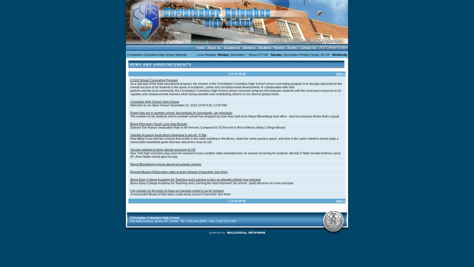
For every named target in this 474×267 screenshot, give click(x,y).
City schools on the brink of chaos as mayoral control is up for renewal (177, 191)
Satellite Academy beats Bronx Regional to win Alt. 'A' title (168, 135)
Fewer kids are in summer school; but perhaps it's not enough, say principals (181, 113)
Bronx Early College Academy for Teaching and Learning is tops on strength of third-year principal (195, 179)
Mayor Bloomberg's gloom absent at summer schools (165, 164)
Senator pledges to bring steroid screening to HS (163, 150)
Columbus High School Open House (154, 102)
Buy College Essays (334, 47)
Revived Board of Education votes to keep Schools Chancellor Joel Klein (179, 172)
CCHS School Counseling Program (154, 80)
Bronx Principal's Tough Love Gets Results (158, 124)
